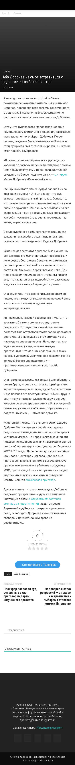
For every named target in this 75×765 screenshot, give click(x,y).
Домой (5, 13)
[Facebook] (17, 738)
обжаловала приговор (40, 480)
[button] (70, 5)
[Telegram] (37, 738)
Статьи (17, 13)
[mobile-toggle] (6, 5)
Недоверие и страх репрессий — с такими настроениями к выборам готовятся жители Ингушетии (55, 596)
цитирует (61, 174)
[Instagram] (27, 738)
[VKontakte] (47, 738)
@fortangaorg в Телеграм (38, 564)
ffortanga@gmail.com (49, 727)
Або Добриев (21, 573)
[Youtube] (57, 738)
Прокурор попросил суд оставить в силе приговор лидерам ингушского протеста (20, 594)
